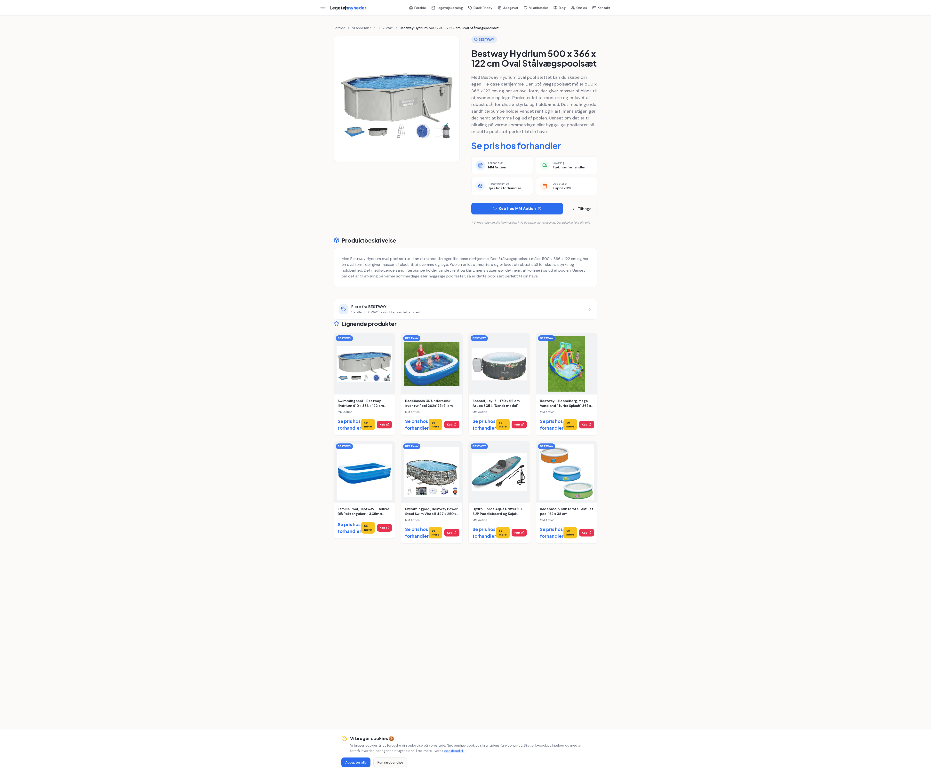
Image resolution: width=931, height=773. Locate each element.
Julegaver (510, 8)
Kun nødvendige (390, 762)
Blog (562, 8)
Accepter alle (356, 762)
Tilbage (584, 208)
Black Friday (483, 8)
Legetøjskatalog (450, 8)
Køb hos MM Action (517, 208)
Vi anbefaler (538, 8)
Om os (581, 8)
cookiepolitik (454, 751)
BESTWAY (385, 28)
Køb (382, 424)
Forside (420, 8)
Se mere (368, 424)
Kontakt (604, 8)
